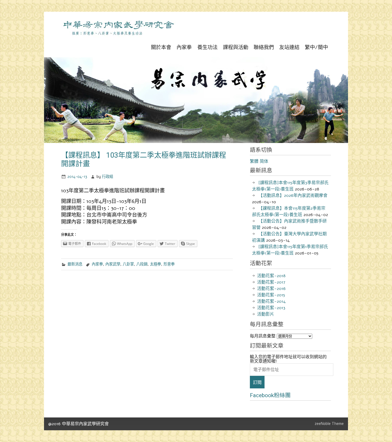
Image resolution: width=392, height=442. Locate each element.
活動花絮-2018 (271, 276)
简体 (264, 161)
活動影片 (265, 314)
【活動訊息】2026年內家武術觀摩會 (292, 195)
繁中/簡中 (316, 47)
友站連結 (289, 47)
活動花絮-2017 (271, 282)
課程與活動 (235, 47)
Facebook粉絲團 (270, 395)
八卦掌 (128, 264)
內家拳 (184, 47)
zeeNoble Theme (329, 423)
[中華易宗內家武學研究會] (118, 36)
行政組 (107, 176)
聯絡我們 (264, 47)
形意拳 (169, 264)
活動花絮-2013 (271, 308)
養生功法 (207, 47)
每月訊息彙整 (262, 336)
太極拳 (155, 264)
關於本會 (161, 47)
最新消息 (74, 264)
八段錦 (141, 264)
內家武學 (112, 264)
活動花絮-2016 (271, 289)
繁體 (254, 161)
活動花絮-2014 (271, 301)
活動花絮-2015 (271, 295)
